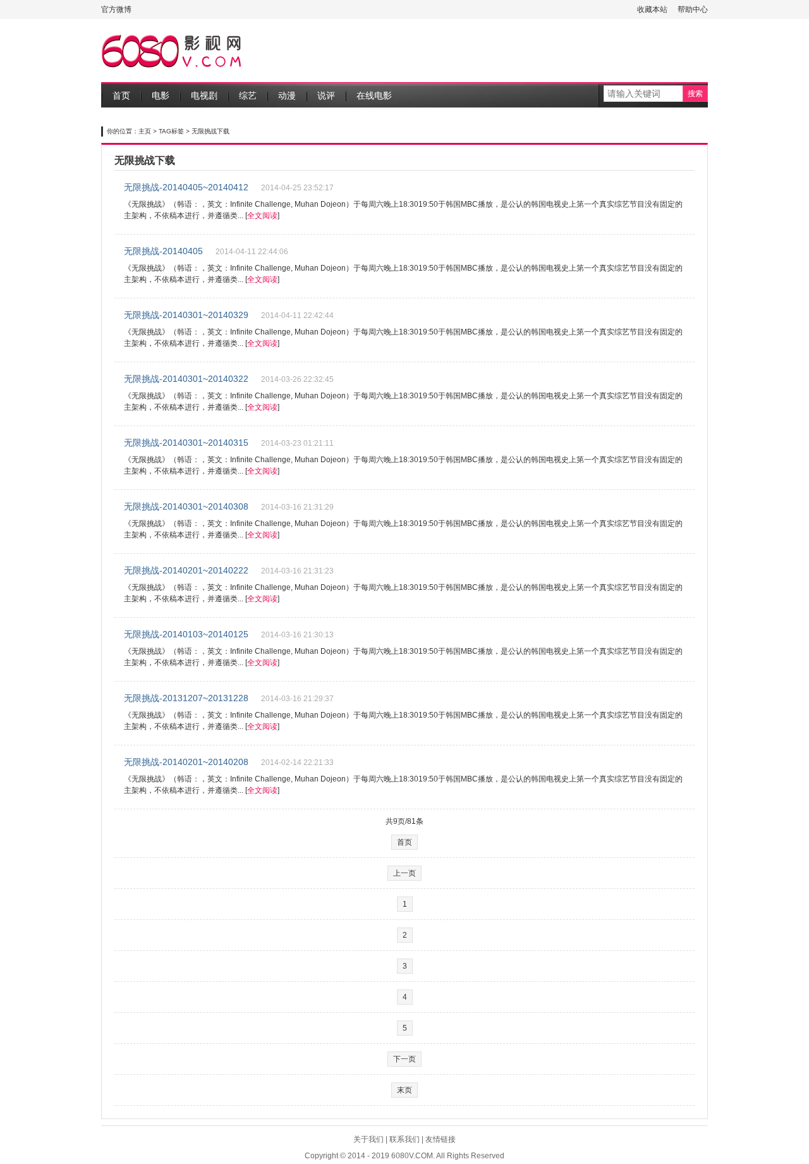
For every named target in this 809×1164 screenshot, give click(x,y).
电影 (160, 95)
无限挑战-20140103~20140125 (186, 634)
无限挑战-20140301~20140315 (186, 443)
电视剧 (204, 95)
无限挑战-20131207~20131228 (186, 698)
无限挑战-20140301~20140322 (186, 379)
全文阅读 (262, 215)
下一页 (404, 1059)
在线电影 (374, 95)
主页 (144, 131)
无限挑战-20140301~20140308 (186, 506)
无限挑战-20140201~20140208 (186, 762)
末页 (404, 1090)
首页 (121, 95)
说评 (326, 95)
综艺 (248, 95)
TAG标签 (171, 131)
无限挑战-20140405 (163, 251)
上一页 (404, 873)
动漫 (287, 95)
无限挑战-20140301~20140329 (186, 315)
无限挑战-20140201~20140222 (186, 570)
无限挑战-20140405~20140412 (186, 187)
